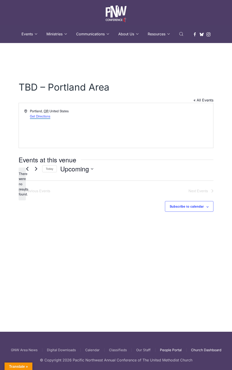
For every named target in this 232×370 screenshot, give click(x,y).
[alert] (22, 184)
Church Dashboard (206, 350)
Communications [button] (90, 34)
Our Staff (143, 350)
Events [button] (27, 34)
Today (49, 169)
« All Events (203, 100)
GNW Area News (24, 350)
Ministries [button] (54, 34)
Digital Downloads (61, 350)
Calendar (92, 350)
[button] (181, 34)
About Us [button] (126, 34)
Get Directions (40, 116)
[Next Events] (36, 169)
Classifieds (118, 350)
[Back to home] (116, 12)
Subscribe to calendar (187, 206)
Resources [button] (156, 34)
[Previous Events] (27, 169)
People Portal (171, 350)
